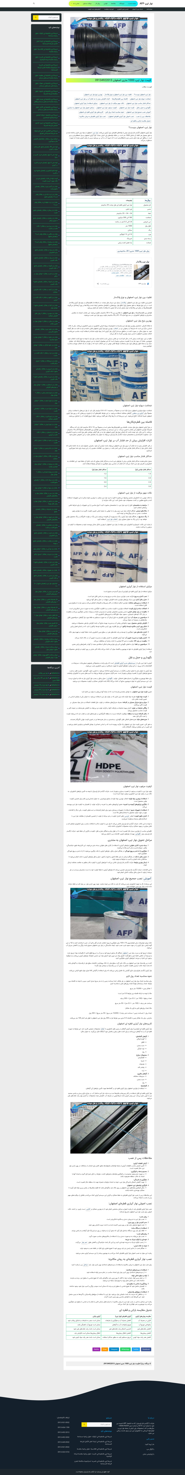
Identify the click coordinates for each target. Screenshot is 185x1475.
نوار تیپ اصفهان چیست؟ (142, 94)
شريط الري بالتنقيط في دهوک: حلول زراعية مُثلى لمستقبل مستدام (46, 84)
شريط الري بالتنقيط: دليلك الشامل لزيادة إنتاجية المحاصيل (47, 116)
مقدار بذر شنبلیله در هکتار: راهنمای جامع (46, 510)
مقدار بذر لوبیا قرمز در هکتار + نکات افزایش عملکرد (47, 417)
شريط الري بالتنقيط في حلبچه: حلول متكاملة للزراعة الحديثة (46, 92)
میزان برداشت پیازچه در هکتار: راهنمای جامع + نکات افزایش (46, 640)
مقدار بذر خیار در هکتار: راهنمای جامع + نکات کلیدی (45, 563)
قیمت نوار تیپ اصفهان (126, 108)
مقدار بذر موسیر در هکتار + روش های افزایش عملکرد (46, 314)
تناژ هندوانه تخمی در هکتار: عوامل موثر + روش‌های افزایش (46, 600)
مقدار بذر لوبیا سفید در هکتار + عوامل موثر (45, 402)
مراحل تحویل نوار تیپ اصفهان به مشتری (80, 108)
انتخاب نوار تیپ (112, 519)
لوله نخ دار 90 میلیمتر (41, 690)
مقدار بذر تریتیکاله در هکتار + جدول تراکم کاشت (47, 362)
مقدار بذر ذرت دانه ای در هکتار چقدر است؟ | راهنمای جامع (46, 195)
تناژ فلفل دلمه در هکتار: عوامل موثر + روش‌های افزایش (46, 616)
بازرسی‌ (127, 816)
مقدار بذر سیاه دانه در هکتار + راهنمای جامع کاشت (46, 481)
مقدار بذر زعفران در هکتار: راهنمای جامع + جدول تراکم (45, 219)
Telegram (114, 1349)
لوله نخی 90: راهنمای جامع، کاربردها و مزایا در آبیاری (46, 148)
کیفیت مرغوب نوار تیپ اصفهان (107, 108)
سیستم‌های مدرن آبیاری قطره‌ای (125, 663)
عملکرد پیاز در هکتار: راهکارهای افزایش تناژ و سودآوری (46, 140)
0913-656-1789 (63, 1427)
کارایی (88, 1209)
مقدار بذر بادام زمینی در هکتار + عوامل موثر (45, 449)
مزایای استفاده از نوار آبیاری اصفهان (85, 103)
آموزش (147, 878)
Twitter (135, 1349)
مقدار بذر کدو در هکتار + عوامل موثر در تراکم (45, 275)
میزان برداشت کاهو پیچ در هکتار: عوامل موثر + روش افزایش (45, 656)
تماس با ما (76, 4)
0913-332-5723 (63, 1452)
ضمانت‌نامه (149, 9)
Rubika (96, 1349)
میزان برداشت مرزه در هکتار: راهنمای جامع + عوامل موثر (46, 648)
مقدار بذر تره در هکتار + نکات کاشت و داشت (46, 354)
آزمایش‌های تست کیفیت (94, 9)
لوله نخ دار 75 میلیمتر (41, 685)
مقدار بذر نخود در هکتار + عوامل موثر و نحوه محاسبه (46, 338)
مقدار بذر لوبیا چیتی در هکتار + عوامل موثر (45, 425)
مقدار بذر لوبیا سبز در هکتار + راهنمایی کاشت (45, 409)
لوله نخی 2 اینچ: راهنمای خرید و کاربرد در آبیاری (46, 164)
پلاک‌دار (123, 302)
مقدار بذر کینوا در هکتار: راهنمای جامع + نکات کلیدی (45, 283)
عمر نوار (84, 1242)
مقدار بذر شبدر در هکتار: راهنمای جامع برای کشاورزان (46, 534)
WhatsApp (125, 1349)
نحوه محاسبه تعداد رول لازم (115, 112)
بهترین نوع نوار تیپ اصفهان (93, 94)
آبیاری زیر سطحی (137, 413)
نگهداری (109, 678)
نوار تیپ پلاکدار (43, 673)
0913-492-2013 (63, 1432)
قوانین (105, 4)
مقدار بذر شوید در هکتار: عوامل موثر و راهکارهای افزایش (46, 518)
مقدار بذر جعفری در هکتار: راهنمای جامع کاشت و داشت (47, 526)
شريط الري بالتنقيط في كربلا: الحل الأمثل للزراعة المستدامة (47, 42)
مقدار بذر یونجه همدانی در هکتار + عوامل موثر (46, 473)
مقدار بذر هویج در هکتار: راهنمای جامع (45, 570)
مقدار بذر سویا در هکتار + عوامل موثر (46, 488)
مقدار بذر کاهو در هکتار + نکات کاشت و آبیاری (45, 298)
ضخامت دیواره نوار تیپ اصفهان (140, 99)
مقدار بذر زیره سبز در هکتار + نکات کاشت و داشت (47, 227)
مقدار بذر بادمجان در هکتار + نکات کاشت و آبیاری (47, 433)
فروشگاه (121, 4)
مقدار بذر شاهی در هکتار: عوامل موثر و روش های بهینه (46, 502)
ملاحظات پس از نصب (143, 116)
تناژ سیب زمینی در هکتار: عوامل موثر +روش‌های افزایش (46, 592)
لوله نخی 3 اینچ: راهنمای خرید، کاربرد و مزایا (45, 156)
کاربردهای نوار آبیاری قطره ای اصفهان (91, 112)
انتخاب (116, 328)
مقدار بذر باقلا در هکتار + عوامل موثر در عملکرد (45, 457)
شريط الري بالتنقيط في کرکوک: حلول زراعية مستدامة (46, 34)
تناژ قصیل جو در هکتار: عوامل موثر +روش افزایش (47, 624)
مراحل (86, 1265)
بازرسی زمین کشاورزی (122, 9)
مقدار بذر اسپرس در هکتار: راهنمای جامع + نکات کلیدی (47, 370)
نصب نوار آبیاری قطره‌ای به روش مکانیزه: (92, 116)
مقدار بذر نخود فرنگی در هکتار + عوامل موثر (45, 346)
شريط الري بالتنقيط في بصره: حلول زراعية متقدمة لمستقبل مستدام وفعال (46, 100)
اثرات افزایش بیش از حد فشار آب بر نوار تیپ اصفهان (92, 99)
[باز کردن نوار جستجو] (34, 4)
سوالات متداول (87, 4)
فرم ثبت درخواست (109, 9)
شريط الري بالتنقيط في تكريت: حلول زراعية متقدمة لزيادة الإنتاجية (46, 58)
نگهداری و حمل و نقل (144, 108)
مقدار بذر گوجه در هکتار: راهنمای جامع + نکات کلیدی (46, 267)
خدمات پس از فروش (137, 9)
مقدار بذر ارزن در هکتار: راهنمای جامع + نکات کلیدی (45, 378)
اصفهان (125, 953)
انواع (102, 1029)
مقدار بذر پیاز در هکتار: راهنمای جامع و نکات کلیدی (46, 259)
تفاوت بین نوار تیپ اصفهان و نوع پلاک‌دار (118, 94)
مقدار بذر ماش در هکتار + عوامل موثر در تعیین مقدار (45, 322)
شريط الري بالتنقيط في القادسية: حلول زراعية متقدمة (46, 50)
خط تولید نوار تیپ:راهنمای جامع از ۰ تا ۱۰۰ (45, 584)
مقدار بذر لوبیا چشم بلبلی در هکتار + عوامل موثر (46, 394)
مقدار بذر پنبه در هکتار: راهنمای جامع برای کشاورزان (46, 251)
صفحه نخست (132, 4)
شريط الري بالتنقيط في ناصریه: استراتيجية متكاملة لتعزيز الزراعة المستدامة (48, 67)
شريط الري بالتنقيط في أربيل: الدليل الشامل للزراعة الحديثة (46, 124)
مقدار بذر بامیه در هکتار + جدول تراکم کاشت (45, 441)
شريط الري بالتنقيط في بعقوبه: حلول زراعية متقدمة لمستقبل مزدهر (46, 76)
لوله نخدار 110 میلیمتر (41, 694)
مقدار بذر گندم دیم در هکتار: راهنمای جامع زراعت (46, 187)
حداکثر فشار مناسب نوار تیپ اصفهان (138, 103)
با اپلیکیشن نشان (148, 1454)
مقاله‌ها (113, 4)
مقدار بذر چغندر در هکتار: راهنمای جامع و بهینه (45, 542)
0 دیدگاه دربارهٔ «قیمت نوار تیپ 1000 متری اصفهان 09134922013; (127, 1363)
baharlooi (55, 673)
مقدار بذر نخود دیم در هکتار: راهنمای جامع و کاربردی (46, 330)
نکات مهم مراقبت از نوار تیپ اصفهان (112, 103)
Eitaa (105, 1349)
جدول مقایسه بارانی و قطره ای (141, 121)
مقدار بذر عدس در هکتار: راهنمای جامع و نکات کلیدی (46, 577)
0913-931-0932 (63, 1422)
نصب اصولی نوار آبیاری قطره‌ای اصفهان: (121, 116)
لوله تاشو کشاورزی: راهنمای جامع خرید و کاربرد (45, 171)
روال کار (97, 4)
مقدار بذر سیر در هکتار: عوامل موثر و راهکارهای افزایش (46, 494)
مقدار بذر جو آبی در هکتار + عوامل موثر (45, 549)
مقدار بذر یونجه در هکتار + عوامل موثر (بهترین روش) (46, 465)
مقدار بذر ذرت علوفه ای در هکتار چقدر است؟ (45, 203)
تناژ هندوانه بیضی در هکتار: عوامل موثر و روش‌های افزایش (46, 608)
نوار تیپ (95, 133)
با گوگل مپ (150, 1449)
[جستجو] (35, 17)
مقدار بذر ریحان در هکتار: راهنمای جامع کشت (45, 211)
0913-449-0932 (63, 1442)
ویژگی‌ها (147, 200)
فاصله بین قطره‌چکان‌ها (120, 99)
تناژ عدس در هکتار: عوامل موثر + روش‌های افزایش (47, 632)
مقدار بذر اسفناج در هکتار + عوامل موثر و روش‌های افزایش (46, 386)
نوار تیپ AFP (146, 4)
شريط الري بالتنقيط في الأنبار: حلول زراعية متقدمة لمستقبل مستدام (47, 108)
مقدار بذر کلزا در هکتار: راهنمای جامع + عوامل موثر (46, 306)
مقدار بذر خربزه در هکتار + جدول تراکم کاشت (45, 555)
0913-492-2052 (63, 1437)
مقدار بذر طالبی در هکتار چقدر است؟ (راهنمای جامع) (46, 235)
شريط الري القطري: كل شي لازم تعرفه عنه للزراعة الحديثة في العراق (46, 132)
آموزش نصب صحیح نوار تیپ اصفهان (138, 112)
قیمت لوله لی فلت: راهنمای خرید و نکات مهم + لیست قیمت (47, 179)
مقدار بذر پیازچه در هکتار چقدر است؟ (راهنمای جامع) (46, 243)
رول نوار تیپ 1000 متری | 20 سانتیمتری (133, 251)
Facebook (146, 1349)
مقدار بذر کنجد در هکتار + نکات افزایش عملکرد (45, 290)
